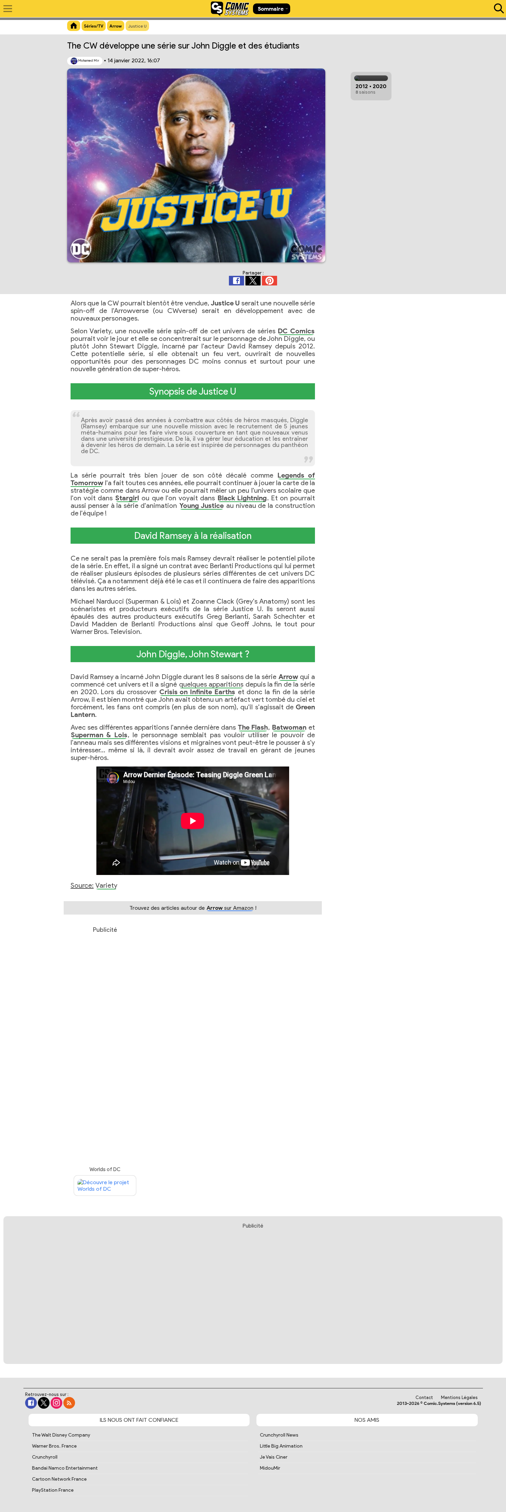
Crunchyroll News (279, 1435)
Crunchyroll (44, 1457)
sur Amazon (230, 908)
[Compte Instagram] (56, 1403)
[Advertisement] (105, 1044)
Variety (106, 885)
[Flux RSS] (69, 1403)
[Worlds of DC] (105, 1185)
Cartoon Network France (59, 1479)
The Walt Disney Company (61, 1435)
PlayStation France (53, 1490)
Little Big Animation (281, 1446)
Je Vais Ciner (273, 1457)
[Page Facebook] (31, 1403)
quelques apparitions (211, 684)
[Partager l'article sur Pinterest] (269, 280)
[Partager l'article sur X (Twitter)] (253, 280)
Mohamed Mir (88, 60)
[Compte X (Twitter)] (44, 1403)
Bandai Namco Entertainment (65, 1468)
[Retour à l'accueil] (230, 8)
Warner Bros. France (54, 1446)
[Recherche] (497, 8)
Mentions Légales (459, 1397)
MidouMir (270, 1468)
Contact (424, 1397)
